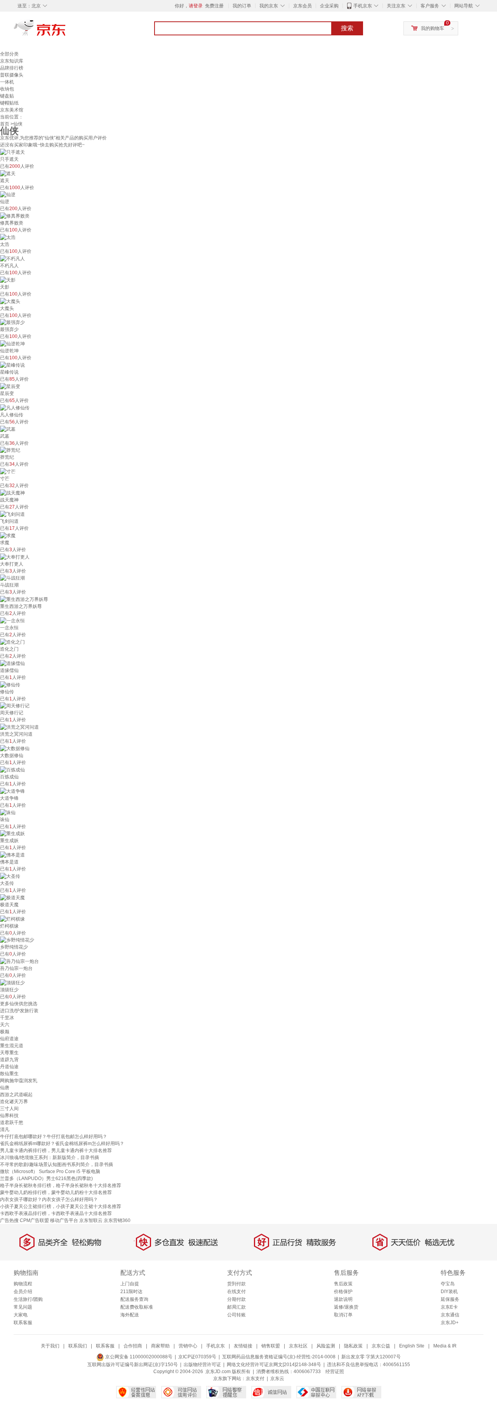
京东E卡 (449, 1307)
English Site (411, 1346)
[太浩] (8, 237)
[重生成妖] (12, 833)
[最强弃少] (12, 322)
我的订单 (242, 6)
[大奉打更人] (15, 556)
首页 (4, 124)
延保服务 (450, 1299)
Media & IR (445, 1346)
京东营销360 (117, 1220)
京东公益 (381, 1346)
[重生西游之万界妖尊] (24, 599)
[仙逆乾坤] (12, 343)
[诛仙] (8, 812)
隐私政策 (353, 1346)
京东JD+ (450, 1322)
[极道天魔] (12, 897)
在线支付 (236, 1291)
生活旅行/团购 (28, 1299)
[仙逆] (8, 194)
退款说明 (343, 1299)
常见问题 (23, 1307)
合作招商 (132, 1346)
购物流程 (23, 1283)
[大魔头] (10, 301)
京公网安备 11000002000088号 (138, 1357)
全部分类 (9, 54)
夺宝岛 (448, 1283)
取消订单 (343, 1315)
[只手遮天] (12, 152)
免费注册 (214, 6)
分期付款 (236, 1299)
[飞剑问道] (12, 514)
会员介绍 (23, 1291)
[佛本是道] (12, 854)
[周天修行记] (15, 705)
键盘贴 (7, 96)
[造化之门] (12, 641)
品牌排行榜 (11, 68)
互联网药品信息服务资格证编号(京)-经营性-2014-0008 (278, 1357)
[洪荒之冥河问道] (19, 726)
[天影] (8, 279)
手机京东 (362, 6)
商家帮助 (160, 1346)
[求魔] (8, 535)
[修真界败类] (15, 215)
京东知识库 (11, 61)
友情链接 (243, 1346)
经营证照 (334, 1371)
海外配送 (129, 1315)
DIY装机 (449, 1291)
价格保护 (343, 1291)
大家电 (21, 1315)
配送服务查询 (134, 1299)
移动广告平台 (64, 1220)
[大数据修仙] (15, 748)
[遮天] (8, 173)
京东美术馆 (11, 110)
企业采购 (329, 6)
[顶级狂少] (12, 982)
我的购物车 (432, 28)
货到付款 (236, 1283)
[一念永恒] (12, 620)
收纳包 (7, 89)
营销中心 (188, 1346)
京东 (66, 31)
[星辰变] (10, 386)
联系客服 (23, 1322)
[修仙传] (10, 684)
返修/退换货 (346, 1307)
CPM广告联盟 (34, 1220)
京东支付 (255, 1378)
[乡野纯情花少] (17, 940)
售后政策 (343, 1283)
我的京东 (268, 6)
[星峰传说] (12, 364)
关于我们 (50, 1346)
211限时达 (131, 1291)
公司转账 (236, 1315)
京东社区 (298, 1346)
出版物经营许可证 (202, 1364)
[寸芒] (8, 471)
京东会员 (302, 6)
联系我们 (77, 1346)
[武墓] (8, 429)
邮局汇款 (236, 1307)
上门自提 (129, 1283)
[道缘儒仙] (12, 663)
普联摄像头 (11, 75)
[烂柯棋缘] (12, 918)
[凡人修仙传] (15, 407)
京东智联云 (91, 1220)
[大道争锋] (12, 791)
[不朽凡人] (12, 258)
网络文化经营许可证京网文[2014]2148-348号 (274, 1364)
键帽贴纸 (9, 103)
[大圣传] (10, 876)
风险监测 (325, 1346)
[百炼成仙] (12, 769)
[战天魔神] (12, 492)
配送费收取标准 (136, 1307)
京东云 (277, 1378)
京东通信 (450, 1315)
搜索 (347, 28)
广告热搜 (9, 1220)
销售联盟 (270, 1346)
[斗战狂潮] (12, 578)
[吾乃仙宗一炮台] (19, 961)
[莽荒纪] (10, 450)
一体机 (7, 82)
